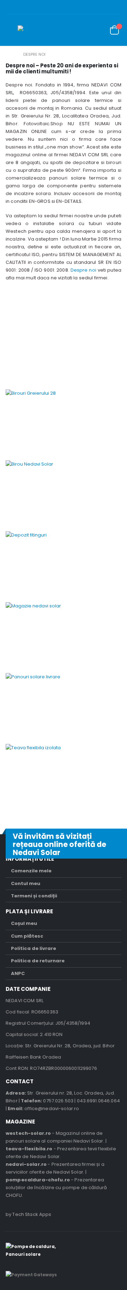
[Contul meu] (81, 30)
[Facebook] (122, 7)
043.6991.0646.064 (98, 1100)
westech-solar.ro (28, 1133)
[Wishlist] (97, 30)
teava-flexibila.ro (29, 1148)
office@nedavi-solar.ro (51, 1108)
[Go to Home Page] (10, 54)
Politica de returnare (38, 960)
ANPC (18, 973)
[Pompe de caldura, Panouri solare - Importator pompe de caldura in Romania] (41, 30)
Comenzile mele (31, 870)
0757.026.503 (58, 1100)
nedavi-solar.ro (26, 1164)
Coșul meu (24, 923)
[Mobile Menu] (12, 30)
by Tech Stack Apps (29, 1214)
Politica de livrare (33, 948)
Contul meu (25, 883)
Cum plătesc (27, 936)
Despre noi (83, 270)
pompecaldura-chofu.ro (38, 1179)
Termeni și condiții (34, 895)
